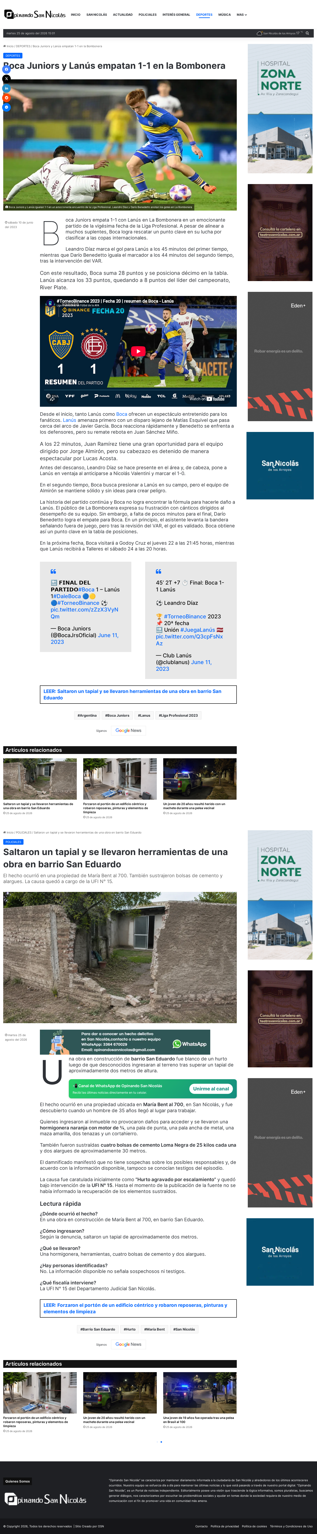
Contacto (201, 1526)
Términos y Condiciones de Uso (291, 1526)
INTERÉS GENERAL (176, 14)
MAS (240, 14)
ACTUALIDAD (123, 14)
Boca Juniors (118, 715)
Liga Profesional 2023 (179, 715)
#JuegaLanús (197, 630)
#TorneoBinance (78, 603)
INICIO (75, 14)
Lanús (70, 420)
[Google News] (128, 730)
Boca (122, 414)
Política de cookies (254, 1526)
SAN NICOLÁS (96, 14)
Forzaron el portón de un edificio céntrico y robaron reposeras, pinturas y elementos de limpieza (115, 808)
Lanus (145, 715)
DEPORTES (204, 14)
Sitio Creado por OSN (89, 1526)
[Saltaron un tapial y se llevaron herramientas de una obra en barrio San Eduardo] (40, 779)
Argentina (88, 715)
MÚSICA (224, 14)
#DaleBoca (67, 596)
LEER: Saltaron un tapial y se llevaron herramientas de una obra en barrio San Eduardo (132, 694)
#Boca (86, 589)
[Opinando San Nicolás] (35, 14)
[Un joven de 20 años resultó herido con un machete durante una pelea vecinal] (200, 779)
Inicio (10, 46)
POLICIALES (148, 14)
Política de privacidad (225, 1526)
